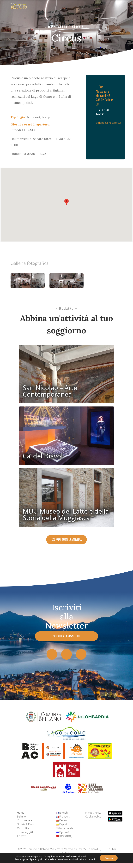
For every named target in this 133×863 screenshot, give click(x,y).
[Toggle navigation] (125, 7)
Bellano (21, 816)
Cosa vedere (24, 820)
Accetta (109, 857)
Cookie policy (93, 816)
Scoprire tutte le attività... (66, 540)
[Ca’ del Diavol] (66, 437)
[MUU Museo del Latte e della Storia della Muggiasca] (66, 498)
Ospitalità (23, 828)
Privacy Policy (93, 812)
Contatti (22, 836)
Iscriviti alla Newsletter (66, 636)
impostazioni (88, 859)
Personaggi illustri (27, 832)
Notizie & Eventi (26, 824)
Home (20, 812)
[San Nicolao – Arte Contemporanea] (66, 375)
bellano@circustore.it (108, 122)
